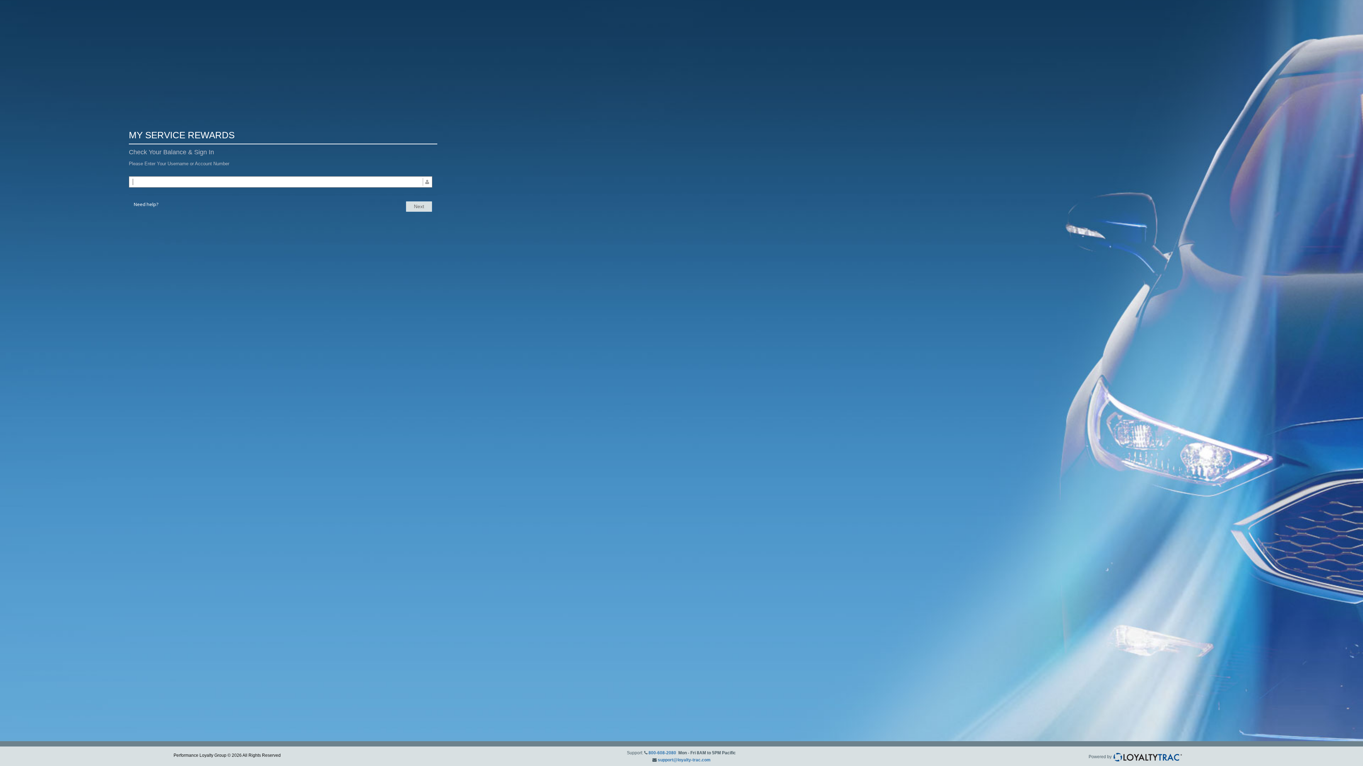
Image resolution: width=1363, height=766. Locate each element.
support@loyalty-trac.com (684, 759)
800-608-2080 (662, 752)
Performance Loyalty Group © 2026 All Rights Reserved (227, 755)
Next (419, 206)
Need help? (146, 204)
